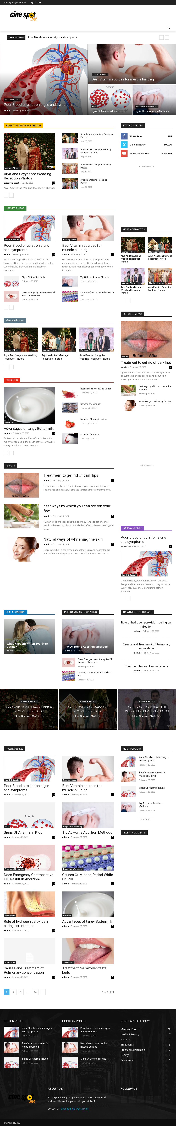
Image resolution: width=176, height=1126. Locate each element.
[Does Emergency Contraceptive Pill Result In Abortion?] (11, 296)
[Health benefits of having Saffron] (70, 392)
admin (7, 254)
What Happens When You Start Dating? (27, 645)
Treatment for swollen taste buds (146, 666)
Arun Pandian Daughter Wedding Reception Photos (132, 290)
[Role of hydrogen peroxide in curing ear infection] (29, 904)
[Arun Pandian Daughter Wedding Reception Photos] (70, 153)
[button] (168, 27)
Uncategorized (100, 74)
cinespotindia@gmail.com (75, 1108)
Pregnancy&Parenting (146, 107)
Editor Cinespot (11, 183)
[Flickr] (141, 1099)
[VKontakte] (158, 1099)
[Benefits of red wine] (70, 438)
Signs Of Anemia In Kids (33, 277)
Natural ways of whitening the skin (155, 401)
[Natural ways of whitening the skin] (128, 405)
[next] (167, 37)
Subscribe (167, 153)
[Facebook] (151, 2)
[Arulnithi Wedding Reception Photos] (70, 183)
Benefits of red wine (89, 434)
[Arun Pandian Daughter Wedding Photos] (70, 168)
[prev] (161, 37)
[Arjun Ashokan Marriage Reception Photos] (70, 138)
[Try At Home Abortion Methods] (154, 100)
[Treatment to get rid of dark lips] (146, 339)
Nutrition (9, 423)
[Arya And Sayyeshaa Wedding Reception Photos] (29, 151)
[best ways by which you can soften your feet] (128, 390)
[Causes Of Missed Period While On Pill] (70, 296)
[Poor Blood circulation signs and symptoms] (44, 79)
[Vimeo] (165, 2)
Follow (168, 144)
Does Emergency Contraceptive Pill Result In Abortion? (28, 877)
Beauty (125, 356)
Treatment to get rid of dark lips (146, 362)
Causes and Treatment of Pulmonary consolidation (24, 970)
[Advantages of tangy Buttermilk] (29, 405)
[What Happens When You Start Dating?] (29, 636)
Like (170, 136)
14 (35, 992)
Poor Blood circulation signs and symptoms (53, 37)
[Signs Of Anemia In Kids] (110, 100)
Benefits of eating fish (90, 404)
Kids (94, 107)
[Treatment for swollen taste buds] (88, 951)
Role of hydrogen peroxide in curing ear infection (26, 923)
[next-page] (11, 195)
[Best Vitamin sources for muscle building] (132, 64)
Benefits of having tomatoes (93, 419)
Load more (145, 819)
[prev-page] (6, 195)
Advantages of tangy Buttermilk (29, 429)
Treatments (10, 915)
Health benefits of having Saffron (95, 389)
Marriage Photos (12, 168)
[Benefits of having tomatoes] (70, 423)
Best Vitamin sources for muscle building (82, 247)
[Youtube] (170, 2)
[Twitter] (161, 2)
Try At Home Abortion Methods (94, 277)
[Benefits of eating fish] (70, 407)
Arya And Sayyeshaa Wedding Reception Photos (27, 176)
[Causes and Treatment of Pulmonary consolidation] (29, 951)
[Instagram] (156, 2)
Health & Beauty (12, 100)
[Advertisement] (84, 15)
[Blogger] (124, 1099)
